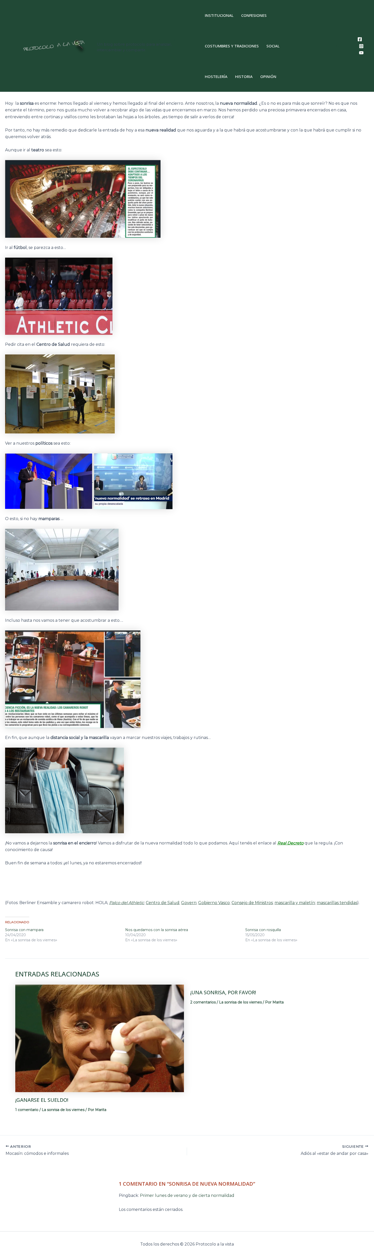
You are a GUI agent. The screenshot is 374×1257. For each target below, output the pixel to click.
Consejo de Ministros (252, 902)
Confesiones (254, 15)
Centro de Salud (162, 902)
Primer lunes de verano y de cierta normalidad (187, 1195)
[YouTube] (361, 52)
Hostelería (216, 76)
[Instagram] (361, 46)
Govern (188, 902)
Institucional (219, 15)
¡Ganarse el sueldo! (41, 1099)
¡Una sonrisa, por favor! (223, 992)
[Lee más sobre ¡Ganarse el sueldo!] (99, 1038)
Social (273, 45)
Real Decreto (290, 843)
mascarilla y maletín (295, 902)
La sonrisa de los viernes (63, 1109)
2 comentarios (203, 1002)
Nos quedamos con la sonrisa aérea (156, 930)
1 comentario (26, 1109)
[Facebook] (359, 39)
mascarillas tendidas (337, 902)
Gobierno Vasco (214, 902)
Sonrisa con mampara (24, 930)
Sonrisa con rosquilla (263, 930)
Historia (244, 76)
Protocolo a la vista (137, 40)
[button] (338, 46)
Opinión (268, 76)
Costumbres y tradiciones (232, 45)
